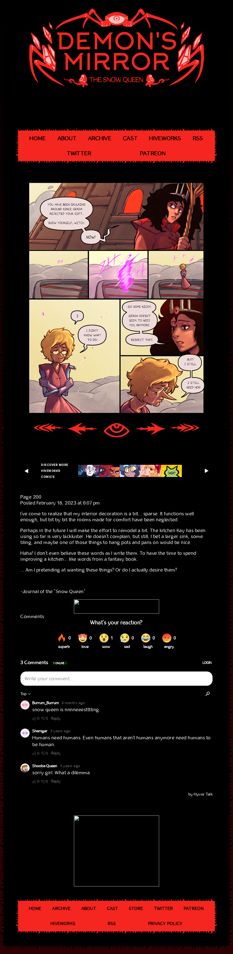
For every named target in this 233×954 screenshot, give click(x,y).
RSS (198, 138)
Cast (130, 138)
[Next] (150, 431)
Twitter (79, 153)
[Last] (184, 431)
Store (136, 908)
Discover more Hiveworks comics (54, 471)
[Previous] (82, 431)
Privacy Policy (165, 923)
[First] (48, 431)
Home (38, 138)
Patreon (153, 153)
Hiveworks (165, 138)
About (67, 138)
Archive (100, 138)
